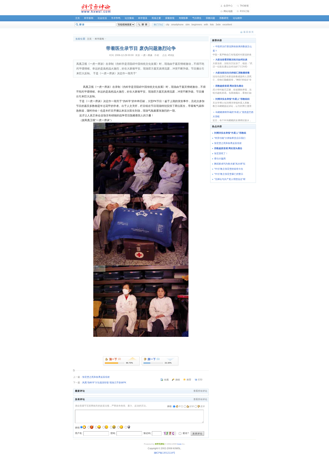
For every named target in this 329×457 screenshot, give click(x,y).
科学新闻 (88, 18)
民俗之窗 (156, 18)
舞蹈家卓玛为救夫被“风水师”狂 (229, 163)
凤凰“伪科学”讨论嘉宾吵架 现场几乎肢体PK (104, 382)
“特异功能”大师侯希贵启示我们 (229, 138)
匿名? (185, 433)
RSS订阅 (244, 11)
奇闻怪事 (183, 18)
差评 (202, 406)
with (206, 24)
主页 (77, 18)
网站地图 (228, 11)
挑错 (177, 379)
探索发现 (169, 18)
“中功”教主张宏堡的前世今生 (228, 169)
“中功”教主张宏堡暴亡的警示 (228, 174)
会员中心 (228, 5)
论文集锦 (129, 18)
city (167, 24)
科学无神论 (95, 8)
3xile (218, 24)
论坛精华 (237, 18)
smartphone (177, 24)
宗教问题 (210, 18)
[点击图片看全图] (140, 193)
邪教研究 (223, 18)
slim (187, 24)
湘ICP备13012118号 (164, 452)
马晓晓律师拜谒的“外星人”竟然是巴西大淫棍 (233, 114)
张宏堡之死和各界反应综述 (96, 377)
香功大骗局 (220, 158)
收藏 (166, 379)
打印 (200, 379)
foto (212, 24)
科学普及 (142, 18)
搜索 (142, 24)
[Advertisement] (167, 8)
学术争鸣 (115, 18)
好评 (191, 406)
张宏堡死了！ (221, 153)
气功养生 (196, 18)
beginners (197, 24)
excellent (227, 24)
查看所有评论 (200, 391)
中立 (181, 406)
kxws (179, 444)
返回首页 (248, 32)
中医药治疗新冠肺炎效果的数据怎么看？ (232, 48)
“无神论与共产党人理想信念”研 (229, 179)
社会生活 (102, 18)
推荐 (189, 379)
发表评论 (197, 433)
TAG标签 (244, 5)
